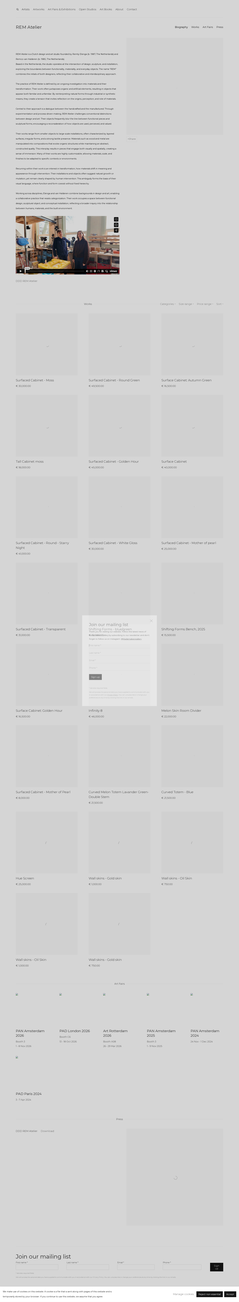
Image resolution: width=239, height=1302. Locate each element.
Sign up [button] (95, 667)
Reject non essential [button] (209, 1294)
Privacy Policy (112, 685)
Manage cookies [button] (183, 1294)
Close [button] (151, 612)
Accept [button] (230, 1294)
